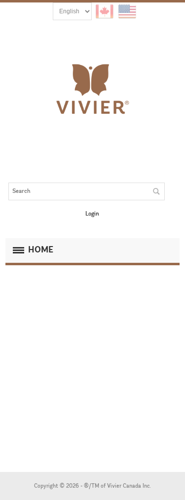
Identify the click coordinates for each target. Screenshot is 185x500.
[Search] (156, 191)
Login (92, 214)
